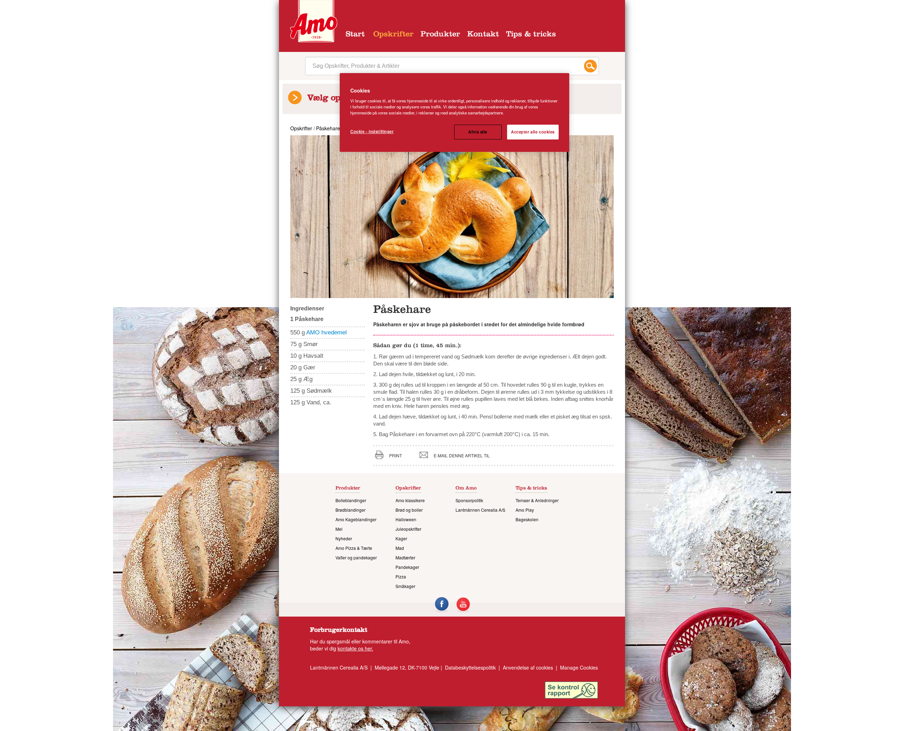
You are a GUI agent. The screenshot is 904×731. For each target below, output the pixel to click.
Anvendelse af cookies (528, 667)
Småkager (405, 586)
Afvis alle (477, 132)
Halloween (406, 519)
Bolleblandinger (350, 500)
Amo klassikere (410, 500)
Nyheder (343, 538)
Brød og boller (409, 510)
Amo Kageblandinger (355, 519)
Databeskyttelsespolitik (470, 667)
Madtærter (405, 557)
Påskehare (328, 128)
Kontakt (483, 35)
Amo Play (525, 510)
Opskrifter (393, 35)
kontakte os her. (355, 648)
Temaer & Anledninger (537, 500)
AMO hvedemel (326, 332)
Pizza (401, 576)
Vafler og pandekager (356, 557)
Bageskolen (527, 519)
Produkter (440, 35)
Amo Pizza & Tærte (353, 548)
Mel (339, 529)
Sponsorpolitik (469, 500)
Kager (401, 538)
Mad (400, 548)
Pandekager (407, 567)
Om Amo (466, 488)
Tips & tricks (531, 35)
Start (355, 35)
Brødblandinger (350, 510)
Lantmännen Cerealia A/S (480, 510)
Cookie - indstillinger (372, 131)
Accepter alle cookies (533, 132)
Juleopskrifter (408, 529)
